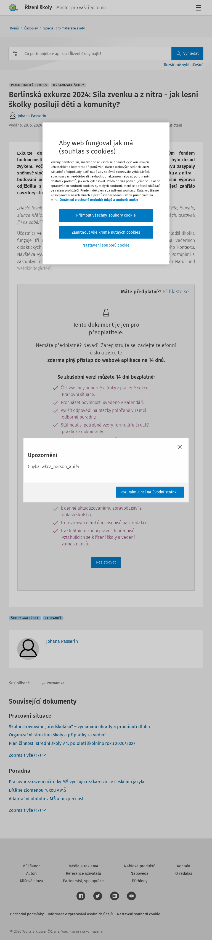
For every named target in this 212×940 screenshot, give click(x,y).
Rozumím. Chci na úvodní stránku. (149, 492)
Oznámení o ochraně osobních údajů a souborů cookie (99, 200)
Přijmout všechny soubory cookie (106, 215)
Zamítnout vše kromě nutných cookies (106, 232)
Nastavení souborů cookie (106, 245)
